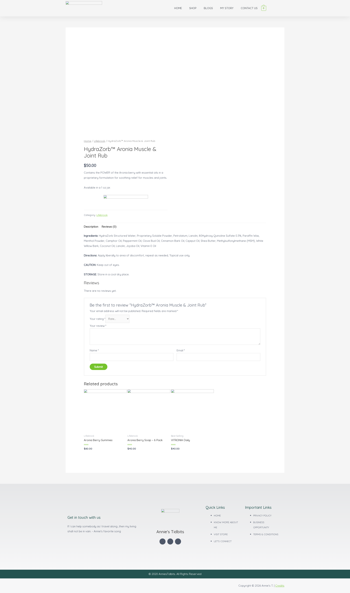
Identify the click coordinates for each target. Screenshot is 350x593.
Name (94, 350)
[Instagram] (178, 541)
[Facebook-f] (163, 541)
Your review (98, 325)
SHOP (193, 8)
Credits (279, 585)
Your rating (97, 319)
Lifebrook (99, 140)
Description (91, 226)
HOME (178, 8)
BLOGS (208, 8)
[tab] (91, 227)
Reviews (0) (109, 226)
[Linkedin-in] (170, 541)
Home (87, 140)
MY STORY (227, 8)
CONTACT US (249, 8)
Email (181, 350)
